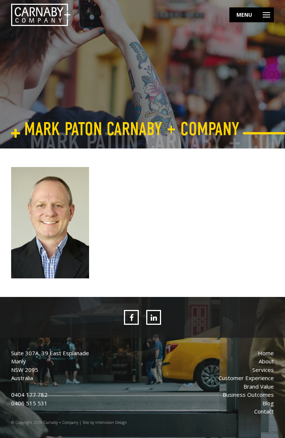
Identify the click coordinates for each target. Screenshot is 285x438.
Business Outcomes (248, 394)
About (266, 361)
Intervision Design (111, 422)
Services (263, 369)
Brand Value (258, 386)
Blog (268, 403)
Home (266, 353)
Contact (264, 411)
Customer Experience (246, 378)
